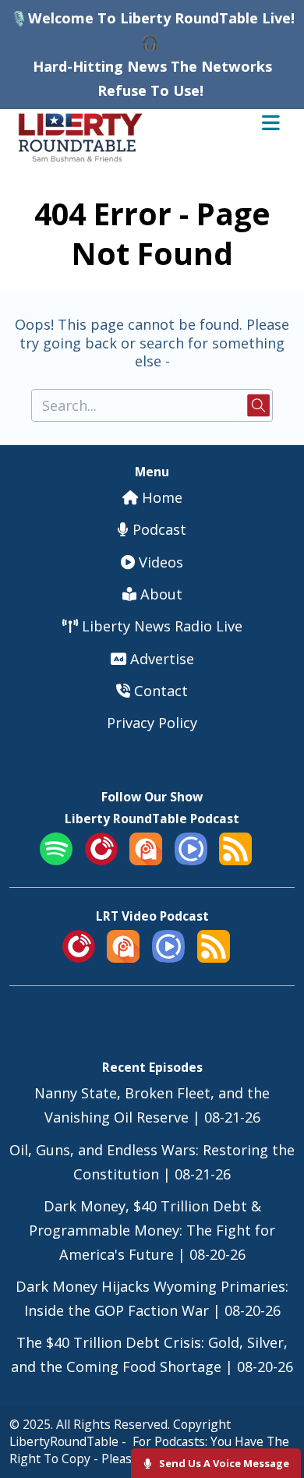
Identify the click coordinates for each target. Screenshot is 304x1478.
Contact (159, 690)
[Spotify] (56, 859)
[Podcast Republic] (191, 859)
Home (160, 497)
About (159, 594)
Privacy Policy (152, 722)
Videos (159, 562)
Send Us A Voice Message (223, 1463)
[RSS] (235, 859)
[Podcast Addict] (145, 859)
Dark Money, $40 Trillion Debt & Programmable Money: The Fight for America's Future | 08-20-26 (152, 1230)
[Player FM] (101, 859)
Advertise (160, 658)
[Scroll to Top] (274, 1417)
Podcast (157, 529)
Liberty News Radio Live (160, 626)
